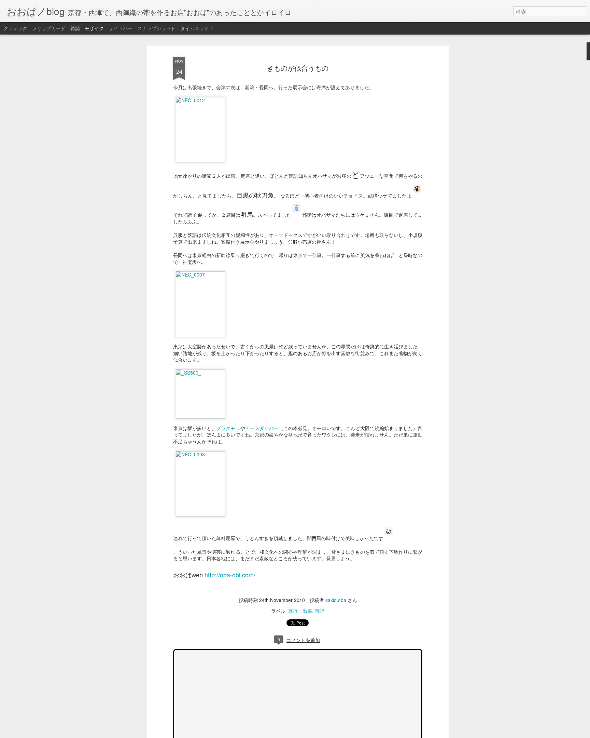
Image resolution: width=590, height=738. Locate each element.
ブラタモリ (228, 428)
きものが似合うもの (297, 68)
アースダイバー (262, 428)
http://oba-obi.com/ (230, 574)
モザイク (94, 28)
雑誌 (75, 28)
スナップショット (156, 28)
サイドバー (120, 28)
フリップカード (49, 28)
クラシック (15, 28)
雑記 (319, 610)
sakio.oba (335, 599)
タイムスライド (197, 28)
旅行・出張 (300, 610)
